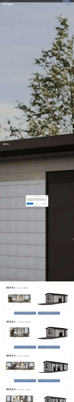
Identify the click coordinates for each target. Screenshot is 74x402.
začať (40, 4)
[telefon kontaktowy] (4, 1)
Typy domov (44, 4)
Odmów (37, 203)
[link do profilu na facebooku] (8, 1)
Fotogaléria (58, 4)
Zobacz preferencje (44, 203)
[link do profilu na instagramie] (10, 1)
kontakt (68, 4)
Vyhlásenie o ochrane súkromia (37, 205)
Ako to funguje (52, 4)
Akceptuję (30, 203)
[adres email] (6, 1)
